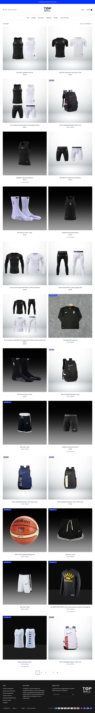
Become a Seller (7, 700)
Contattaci (5, 702)
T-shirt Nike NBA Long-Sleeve (70, 340)
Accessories (41, 17)
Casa (28, 17)
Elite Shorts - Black (24, 447)
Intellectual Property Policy (9, 698)
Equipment (48, 17)
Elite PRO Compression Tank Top (24, 72)
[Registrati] (73, 694)
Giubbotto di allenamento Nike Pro (24, 177)
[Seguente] (57, 673)
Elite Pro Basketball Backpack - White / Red (70, 662)
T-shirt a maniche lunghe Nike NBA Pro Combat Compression (25, 287)
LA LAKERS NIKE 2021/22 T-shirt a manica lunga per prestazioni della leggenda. (70, 607)
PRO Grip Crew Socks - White (24, 232)
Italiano (14, 708)
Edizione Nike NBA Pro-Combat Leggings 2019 (70, 287)
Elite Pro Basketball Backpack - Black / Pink (70, 125)
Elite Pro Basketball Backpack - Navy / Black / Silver (25, 502)
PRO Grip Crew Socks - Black (24, 394)
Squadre (56, 17)
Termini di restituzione (8, 688)
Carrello (89, 9)
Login (82, 9)
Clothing (33, 17)
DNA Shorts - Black (70, 554)
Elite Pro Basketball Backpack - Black (70, 394)
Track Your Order (64, 17)
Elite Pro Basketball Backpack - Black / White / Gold (70, 502)
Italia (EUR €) (7, 708)
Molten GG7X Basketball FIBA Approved (25, 554)
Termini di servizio (7, 695)
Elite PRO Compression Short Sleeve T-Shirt (70, 72)
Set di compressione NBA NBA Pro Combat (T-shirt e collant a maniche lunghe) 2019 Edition (25, 341)
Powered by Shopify (31, 708)
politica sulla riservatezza (9, 691)
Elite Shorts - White (24, 607)
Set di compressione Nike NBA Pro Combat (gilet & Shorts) (24, 125)
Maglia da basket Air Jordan (25, 662)
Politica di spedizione (8, 693)
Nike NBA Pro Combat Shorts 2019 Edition (70, 177)
